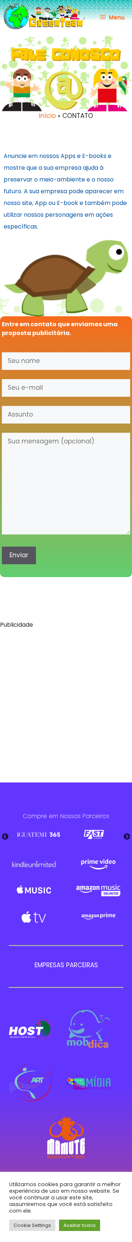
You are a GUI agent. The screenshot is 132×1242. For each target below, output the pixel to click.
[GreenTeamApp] (44, 16)
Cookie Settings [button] (32, 1225)
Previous (5, 836)
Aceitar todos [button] (79, 1225)
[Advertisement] (66, 702)
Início (47, 115)
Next (127, 836)
